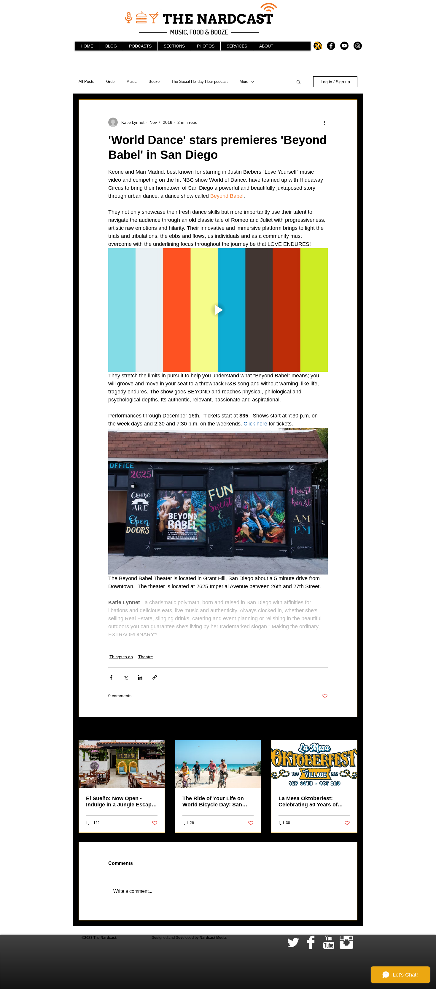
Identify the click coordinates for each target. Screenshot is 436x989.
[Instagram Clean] (346, 942)
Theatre (145, 656)
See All (351, 729)
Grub (110, 81)
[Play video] (218, 310)
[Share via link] (154, 677)
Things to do (121, 656)
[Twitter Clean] (293, 942)
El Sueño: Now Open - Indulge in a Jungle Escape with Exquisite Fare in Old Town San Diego (120, 801)
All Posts (86, 81)
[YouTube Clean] (328, 942)
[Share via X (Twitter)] (125, 677)
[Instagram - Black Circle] (358, 46)
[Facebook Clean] (311, 942)
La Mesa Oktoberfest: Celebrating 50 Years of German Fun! (308, 801)
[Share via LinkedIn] (140, 677)
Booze (154, 81)
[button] (298, 81)
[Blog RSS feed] (318, 46)
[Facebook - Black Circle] (331, 46)
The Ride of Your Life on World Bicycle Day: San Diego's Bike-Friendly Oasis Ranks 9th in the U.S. (217, 801)
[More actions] (324, 122)
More (244, 81)
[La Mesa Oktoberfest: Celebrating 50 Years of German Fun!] (314, 764)
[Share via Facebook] (111, 677)
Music (131, 81)
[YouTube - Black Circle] (344, 46)
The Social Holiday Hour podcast (199, 81)
